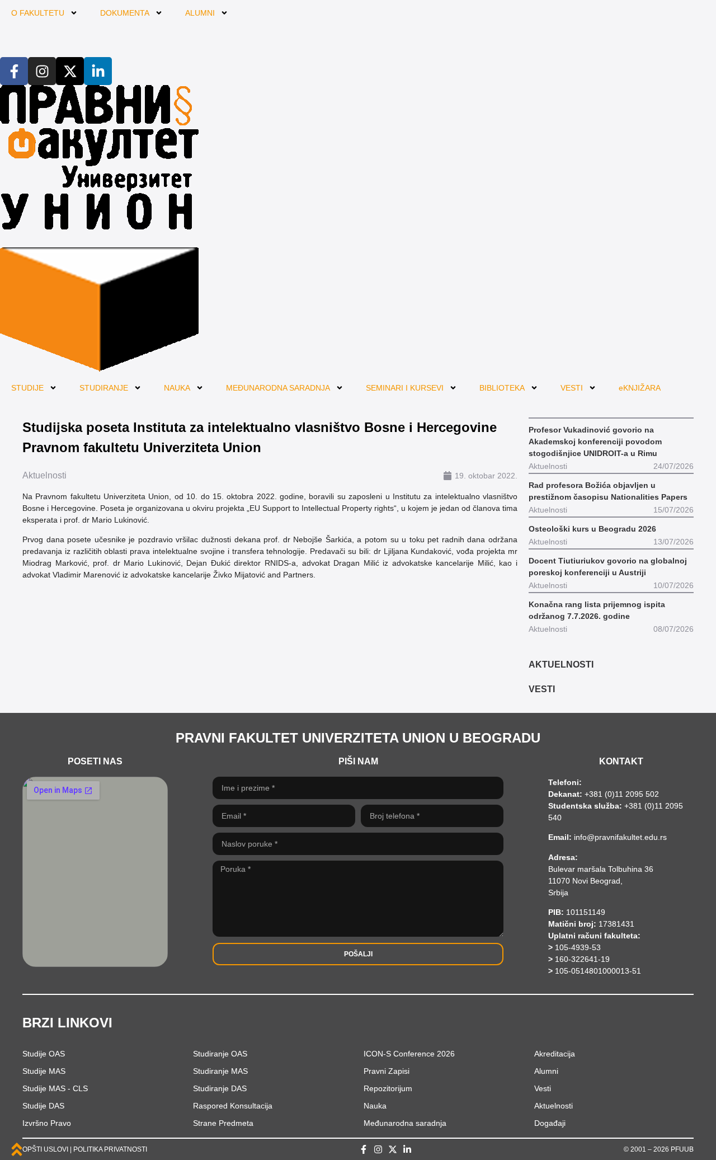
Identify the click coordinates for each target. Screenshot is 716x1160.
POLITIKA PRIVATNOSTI (110, 1149)
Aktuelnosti (44, 475)
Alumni (546, 1071)
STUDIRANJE (103, 387)
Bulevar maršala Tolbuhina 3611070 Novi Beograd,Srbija (600, 881)
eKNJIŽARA (640, 387)
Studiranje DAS (220, 1088)
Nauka (375, 1105)
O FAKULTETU (37, 12)
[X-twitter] (70, 71)
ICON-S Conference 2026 (409, 1053)
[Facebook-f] (14, 71)
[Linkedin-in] (98, 71)
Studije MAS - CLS (55, 1088)
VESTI (571, 387)
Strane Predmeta (223, 1123)
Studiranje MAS (220, 1071)
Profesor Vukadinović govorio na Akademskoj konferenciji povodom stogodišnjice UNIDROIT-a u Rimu (595, 441)
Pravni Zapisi (386, 1071)
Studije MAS (43, 1071)
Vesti (542, 1088)
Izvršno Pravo (46, 1123)
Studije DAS (43, 1105)
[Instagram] (42, 71)
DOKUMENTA (124, 12)
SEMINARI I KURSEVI (405, 387)
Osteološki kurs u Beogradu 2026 (592, 528)
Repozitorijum (388, 1088)
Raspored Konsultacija (232, 1105)
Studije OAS (43, 1053)
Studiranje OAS (220, 1053)
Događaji (550, 1123)
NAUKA (177, 387)
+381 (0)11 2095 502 (620, 794)
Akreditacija (554, 1053)
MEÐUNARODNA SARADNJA (278, 387)
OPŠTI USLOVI (45, 1149)
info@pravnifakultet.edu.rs (620, 837)
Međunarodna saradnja (405, 1123)
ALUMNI (200, 12)
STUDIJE (27, 387)
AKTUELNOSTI (561, 664)
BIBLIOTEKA (502, 387)
